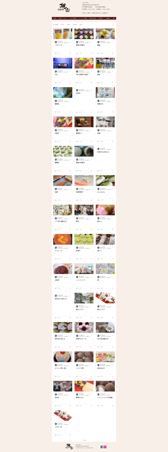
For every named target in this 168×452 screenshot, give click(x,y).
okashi (80, 24)
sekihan (68, 24)
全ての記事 (55, 24)
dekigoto (75, 24)
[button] (93, 18)
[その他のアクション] (70, 42)
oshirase (62, 24)
